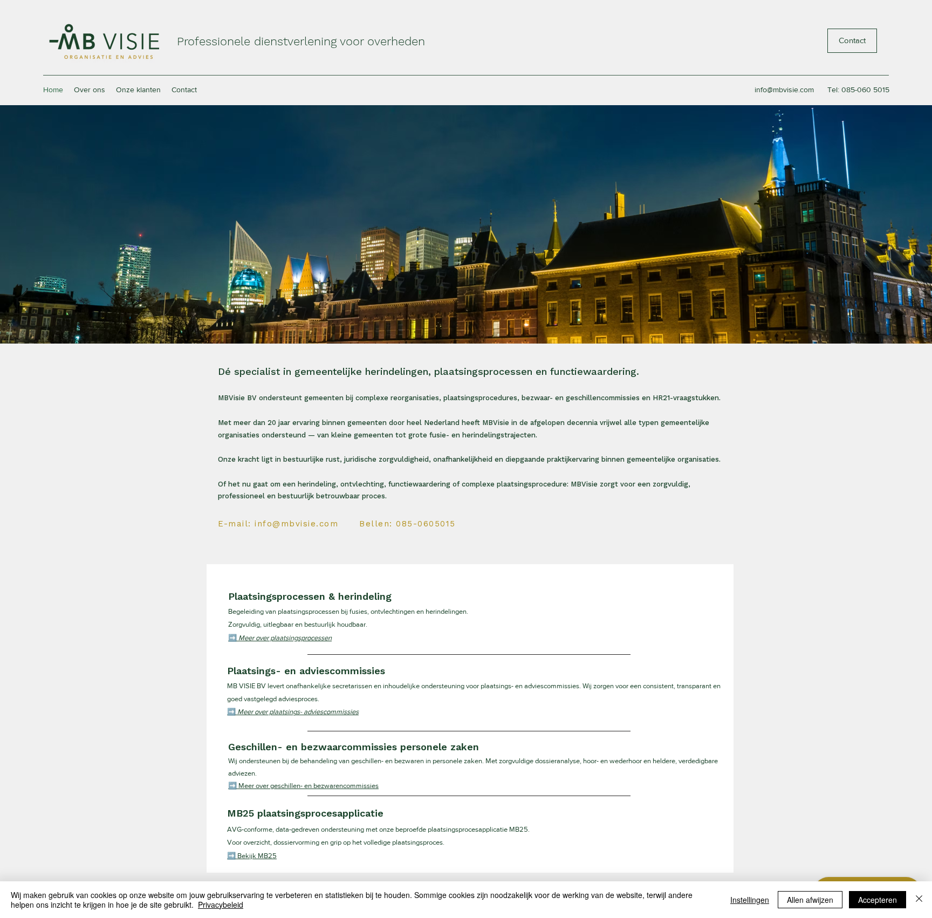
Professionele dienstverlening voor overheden (301, 41)
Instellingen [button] (749, 899)
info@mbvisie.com (784, 89)
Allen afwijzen (810, 899)
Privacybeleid (220, 904)
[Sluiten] (919, 899)
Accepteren (877, 899)
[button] (280, 638)
